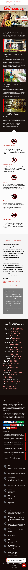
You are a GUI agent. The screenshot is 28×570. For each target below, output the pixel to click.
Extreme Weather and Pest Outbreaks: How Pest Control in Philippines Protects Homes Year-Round (14, 448)
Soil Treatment (20, 36)
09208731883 (7, 365)
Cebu (4, 361)
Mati (4, 375)
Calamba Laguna (8, 384)
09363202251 (16, 338)
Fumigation (13, 35)
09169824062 (7, 377)
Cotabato (8, 356)
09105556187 (14, 345)
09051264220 (14, 354)
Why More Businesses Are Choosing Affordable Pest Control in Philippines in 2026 (14, 453)
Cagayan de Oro (11, 477)
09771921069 (14, 363)
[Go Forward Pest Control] (14, 8)
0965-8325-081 (18, 381)
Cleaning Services (20, 419)
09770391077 (18, 372)
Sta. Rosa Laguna (11, 545)
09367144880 (13, 368)
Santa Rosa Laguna (9, 379)
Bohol (5, 363)
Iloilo (4, 368)
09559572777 (14, 340)
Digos (8, 359)
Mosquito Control (21, 34)
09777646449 (7, 370)
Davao (7, 329)
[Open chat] (24, 565)
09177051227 (18, 356)
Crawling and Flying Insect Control (14, 36)
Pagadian (7, 343)
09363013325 (17, 388)
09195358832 (13, 361)
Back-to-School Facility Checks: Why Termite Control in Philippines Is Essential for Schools (13, 443)
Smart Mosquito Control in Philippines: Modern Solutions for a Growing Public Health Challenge (14, 435)
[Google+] (15, 4)
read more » (20, 408)
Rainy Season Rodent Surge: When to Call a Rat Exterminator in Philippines (13, 439)
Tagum (7, 333)
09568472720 (7, 388)
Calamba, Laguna (11, 550)
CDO (7, 338)
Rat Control (5, 414)
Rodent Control (7, 220)
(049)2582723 (7, 381)
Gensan (7, 352)
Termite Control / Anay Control (15, 32)
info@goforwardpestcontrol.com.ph (14, 2)
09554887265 (17, 347)
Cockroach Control (11, 34)
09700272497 (13, 375)
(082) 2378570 (10, 1)
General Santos (11, 484)
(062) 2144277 (18, 343)
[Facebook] (13, 4)
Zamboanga (7, 372)
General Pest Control (9, 145)
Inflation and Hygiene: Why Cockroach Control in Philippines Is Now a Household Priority (14, 457)
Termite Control (7, 164)
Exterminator (6, 35)
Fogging (18, 35)
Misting (5, 201)
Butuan (7, 347)
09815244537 (14, 336)
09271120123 (17, 359)
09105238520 (17, 352)
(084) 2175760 (17, 333)
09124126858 (18, 1)
